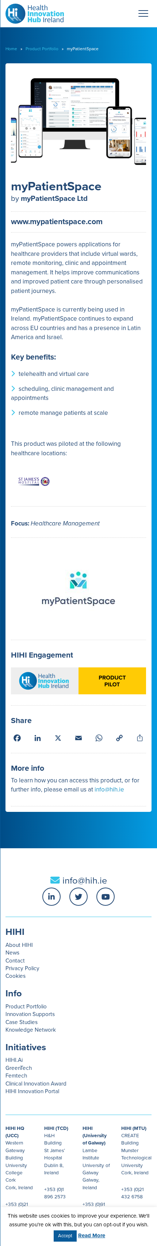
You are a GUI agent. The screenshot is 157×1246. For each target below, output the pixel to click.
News (12, 952)
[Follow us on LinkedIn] (51, 897)
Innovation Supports (30, 1014)
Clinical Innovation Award (35, 1083)
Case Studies (21, 1022)
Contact (15, 960)
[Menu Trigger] (143, 13)
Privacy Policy (22, 968)
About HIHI (19, 945)
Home (11, 48)
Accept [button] (65, 1236)
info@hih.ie (109, 789)
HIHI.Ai (14, 1060)
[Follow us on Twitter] (78, 897)
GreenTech (18, 1068)
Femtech (16, 1075)
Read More (91, 1235)
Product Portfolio (42, 48)
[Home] (32, 12)
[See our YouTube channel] (105, 897)
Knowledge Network (30, 1030)
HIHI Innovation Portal (32, 1091)
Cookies (15, 976)
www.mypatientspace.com (57, 221)
